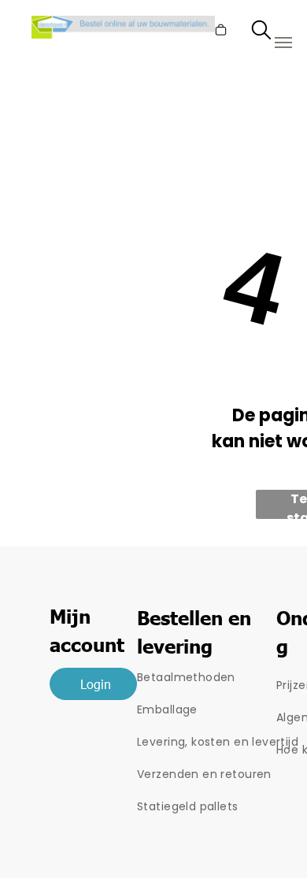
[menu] (283, 42)
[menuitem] (222, 677)
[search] (261, 33)
